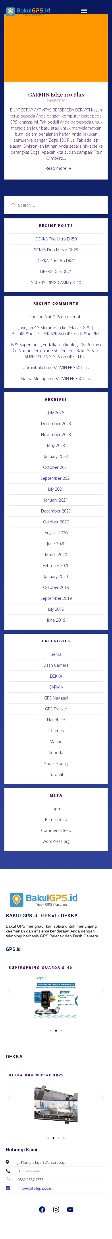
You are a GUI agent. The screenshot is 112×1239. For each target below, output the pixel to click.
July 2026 (56, 412)
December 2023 (56, 423)
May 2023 (56, 445)
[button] (84, 10)
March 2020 (56, 554)
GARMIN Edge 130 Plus (56, 94)
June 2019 (56, 620)
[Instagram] (56, 1209)
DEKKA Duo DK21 (56, 271)
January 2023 (56, 456)
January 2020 (56, 576)
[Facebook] (42, 1209)
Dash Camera (56, 665)
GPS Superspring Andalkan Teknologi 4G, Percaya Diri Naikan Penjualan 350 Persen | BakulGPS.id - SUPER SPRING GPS (56, 350)
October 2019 (56, 587)
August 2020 (56, 532)
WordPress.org (56, 841)
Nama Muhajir (34, 378)
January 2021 (56, 500)
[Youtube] (70, 1209)
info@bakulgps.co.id (35, 1188)
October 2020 (56, 522)
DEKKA (56, 676)
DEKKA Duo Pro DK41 (56, 260)
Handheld (56, 719)
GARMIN (56, 687)
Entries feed (56, 819)
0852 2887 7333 (30, 1179)
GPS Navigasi (56, 698)
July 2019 (56, 609)
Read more (56, 168)
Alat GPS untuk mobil (64, 316)
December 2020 (56, 511)
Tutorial (56, 774)
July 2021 (56, 489)
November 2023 (56, 434)
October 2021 (56, 467)
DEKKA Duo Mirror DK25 (56, 250)
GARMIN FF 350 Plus (70, 367)
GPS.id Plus (90, 333)
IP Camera (56, 730)
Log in (56, 808)
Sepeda (56, 752)
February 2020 (56, 565)
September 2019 (56, 598)
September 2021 (56, 478)
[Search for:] (56, 205)
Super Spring (56, 763)
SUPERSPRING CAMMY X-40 (56, 282)
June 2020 (56, 543)
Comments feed (56, 830)
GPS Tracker (56, 709)
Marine (56, 741)
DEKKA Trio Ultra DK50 (56, 239)
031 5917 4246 (29, 1171)
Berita (56, 654)
